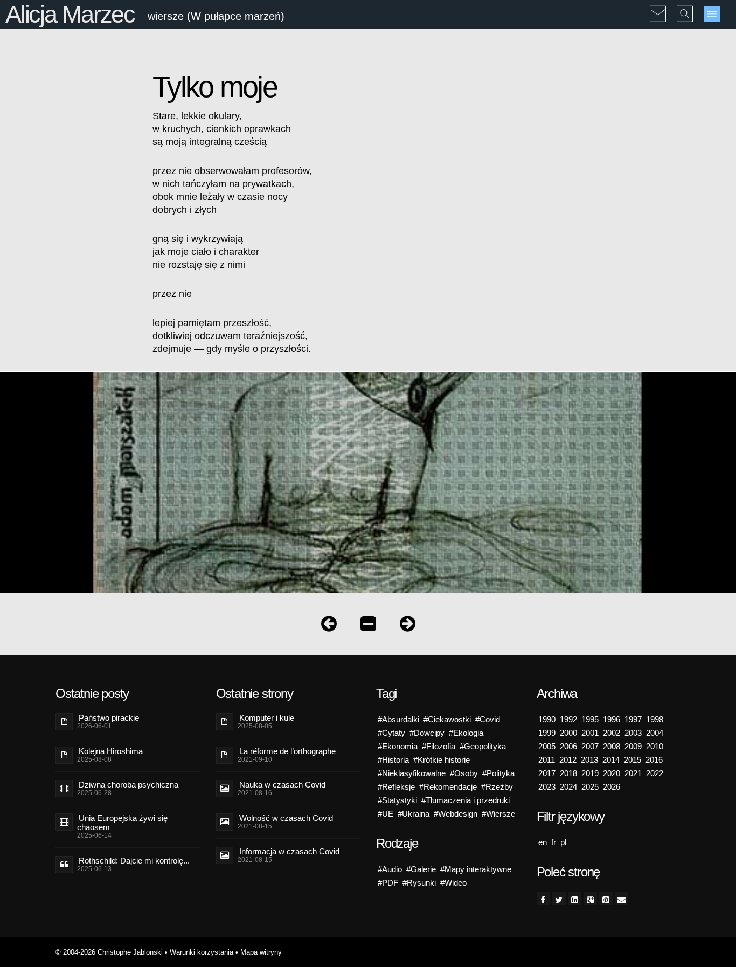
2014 (611, 759)
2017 (547, 773)
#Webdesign (455, 813)
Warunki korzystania (201, 952)
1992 (568, 719)
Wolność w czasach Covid (286, 818)
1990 (547, 719)
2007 (590, 746)
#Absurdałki (398, 719)
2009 (633, 746)
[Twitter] (559, 898)
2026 (611, 786)
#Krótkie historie (441, 759)
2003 (633, 732)
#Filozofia (438, 746)
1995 (590, 719)
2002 (611, 732)
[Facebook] (543, 898)
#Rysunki (419, 882)
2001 (590, 732)
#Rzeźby (497, 786)
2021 (633, 773)
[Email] (621, 898)
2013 (589, 759)
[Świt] (329, 626)
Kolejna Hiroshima (111, 751)
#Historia (393, 759)
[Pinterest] (606, 898)
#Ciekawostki (447, 719)
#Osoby (464, 773)
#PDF (388, 882)
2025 (590, 786)
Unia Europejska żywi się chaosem (122, 822)
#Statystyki (397, 800)
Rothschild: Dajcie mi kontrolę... (134, 860)
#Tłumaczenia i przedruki (465, 800)
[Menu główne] (712, 14)
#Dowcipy (427, 732)
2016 (654, 759)
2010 (654, 746)
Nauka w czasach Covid (282, 784)
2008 (611, 746)
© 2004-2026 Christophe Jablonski (109, 952)
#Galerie (421, 869)
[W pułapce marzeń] (368, 626)
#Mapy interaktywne (475, 869)
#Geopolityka (483, 746)
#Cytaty (391, 732)
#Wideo (453, 882)
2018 (568, 773)
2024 (568, 786)
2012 (568, 759)
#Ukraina (413, 813)
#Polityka (498, 773)
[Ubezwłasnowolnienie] (407, 626)
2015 (632, 759)
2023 (547, 786)
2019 (590, 773)
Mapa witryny (261, 952)
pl (563, 842)
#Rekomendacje (448, 786)
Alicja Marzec (70, 14)
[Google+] (590, 898)
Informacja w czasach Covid (289, 851)
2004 (654, 732)
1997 (633, 719)
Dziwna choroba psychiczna (128, 784)
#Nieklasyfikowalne (412, 773)
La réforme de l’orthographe (287, 751)
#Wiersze (498, 813)
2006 (568, 746)
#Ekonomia (398, 746)
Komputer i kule (266, 717)
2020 (611, 773)
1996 (611, 719)
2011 (546, 759)
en (542, 842)
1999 (547, 732)
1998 (654, 719)
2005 (547, 746)
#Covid (487, 719)
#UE (385, 813)
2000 (568, 732)
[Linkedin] (574, 898)
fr (553, 842)
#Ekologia (466, 732)
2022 (654, 773)
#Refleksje (396, 786)
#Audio (390, 869)
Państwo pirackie (109, 717)
